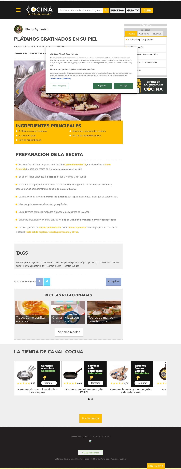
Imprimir (114, 281)
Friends (27, 266)
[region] (91, 70)
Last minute (38, 266)
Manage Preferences (90, 453)
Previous (18, 91)
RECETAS (117, 10)
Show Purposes (59, 86)
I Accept (123, 86)
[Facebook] (39, 282)
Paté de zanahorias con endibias (143, 55)
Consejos (144, 34)
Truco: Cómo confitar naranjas (31, 319)
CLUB (147, 10)
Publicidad (106, 436)
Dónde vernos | (95, 436)
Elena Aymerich (33, 262)
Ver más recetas (69, 332)
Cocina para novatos (99, 262)
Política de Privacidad (100, 459)
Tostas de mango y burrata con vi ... (102, 319)
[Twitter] (47, 282)
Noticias (157, 34)
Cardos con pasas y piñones (141, 39)
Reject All (102, 86)
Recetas (131, 34)
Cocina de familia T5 (53, 262)
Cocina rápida (80, 262)
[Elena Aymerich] (35, 33)
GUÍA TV (133, 10)
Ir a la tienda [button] (90, 418)
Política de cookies (118, 459)
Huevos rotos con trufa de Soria (142, 62)
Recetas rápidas (71, 266)
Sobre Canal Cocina (79, 436)
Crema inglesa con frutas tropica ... (65, 319)
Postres (19, 262)
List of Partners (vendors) (60, 78)
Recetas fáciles (53, 266)
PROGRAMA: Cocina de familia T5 (32, 46)
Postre (68, 262)
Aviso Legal (85, 459)
